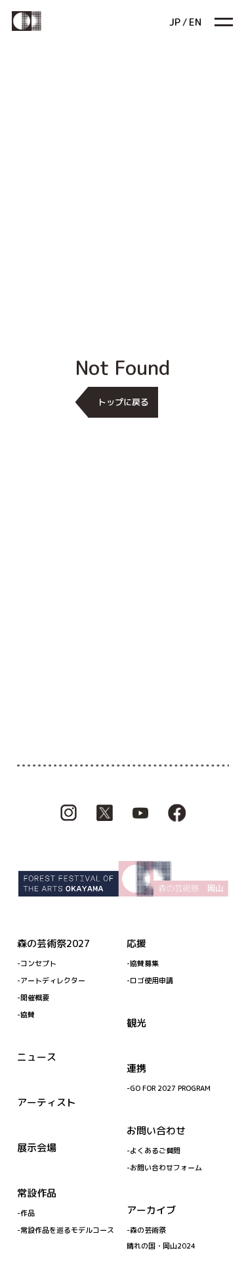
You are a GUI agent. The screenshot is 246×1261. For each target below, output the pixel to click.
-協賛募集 (143, 963)
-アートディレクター (51, 980)
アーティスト (46, 1102)
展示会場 (36, 1148)
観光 (136, 1023)
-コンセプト (36, 963)
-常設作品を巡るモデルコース (65, 1230)
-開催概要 (33, 997)
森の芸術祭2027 (53, 943)
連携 (136, 1068)
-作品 (26, 1213)
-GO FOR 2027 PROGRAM (169, 1088)
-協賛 (26, 1014)
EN (195, 22)
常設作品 (36, 1193)
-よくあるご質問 (153, 1150)
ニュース (36, 1057)
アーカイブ (151, 1210)
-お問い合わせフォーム (164, 1167)
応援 (136, 943)
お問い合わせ (156, 1131)
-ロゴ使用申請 (150, 980)
